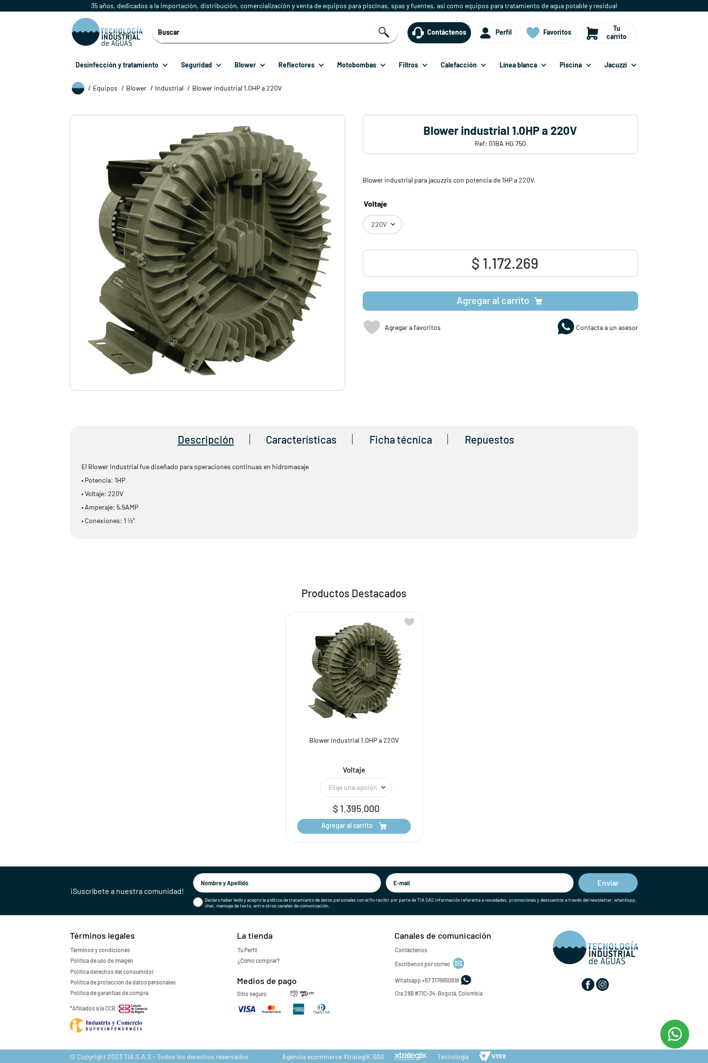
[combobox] (274, 32)
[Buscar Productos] (385, 32)
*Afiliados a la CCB (92, 1008)
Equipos (105, 88)
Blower (136, 88)
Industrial (169, 88)
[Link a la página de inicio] (78, 89)
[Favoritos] (533, 33)
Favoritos (557, 32)
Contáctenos (446, 32)
